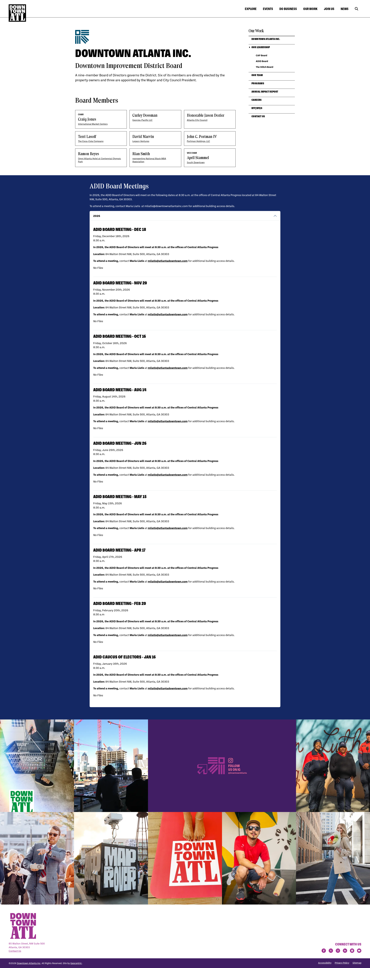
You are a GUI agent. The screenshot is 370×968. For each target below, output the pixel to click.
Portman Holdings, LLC (198, 141)
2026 (96, 216)
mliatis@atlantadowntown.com (168, 261)
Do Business (288, 9)
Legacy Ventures (140, 141)
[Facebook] (324, 950)
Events (268, 9)
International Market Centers (93, 124)
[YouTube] (359, 950)
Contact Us (15, 950)
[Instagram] (338, 950)
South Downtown (196, 162)
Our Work (310, 9)
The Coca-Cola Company (90, 141)
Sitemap (357, 962)
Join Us (329, 9)
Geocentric (76, 963)
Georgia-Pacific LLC (142, 120)
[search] (356, 9)
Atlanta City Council (197, 120)
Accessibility (324, 962)
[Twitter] (331, 950)
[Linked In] (345, 950)
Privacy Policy (342, 962)
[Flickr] (352, 950)
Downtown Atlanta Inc (28, 963)
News (344, 9)
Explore (251, 9)
